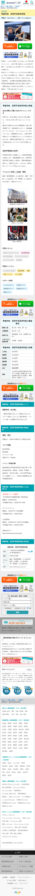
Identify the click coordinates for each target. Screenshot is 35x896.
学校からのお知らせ (26, 871)
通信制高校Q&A (7, 871)
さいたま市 (16, 763)
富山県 (4, 732)
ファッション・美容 (16, 821)
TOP (18, 852)
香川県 (9, 745)
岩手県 (15, 723)
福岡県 (26, 745)
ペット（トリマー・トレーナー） (11, 818)
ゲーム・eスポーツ (7, 827)
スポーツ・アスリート (8, 815)
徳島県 (4, 745)
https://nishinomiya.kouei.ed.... (18, 567)
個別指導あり (18, 790)
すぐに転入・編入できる (9, 793)
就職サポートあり (7, 806)
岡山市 (14, 772)
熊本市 (9, 775)
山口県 (26, 741)
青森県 (9, 723)
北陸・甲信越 (19, 711)
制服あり (4, 796)
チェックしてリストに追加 (26, 46)
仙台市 (9, 763)
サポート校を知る (25, 861)
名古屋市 (15, 769)
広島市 (19, 772)
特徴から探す (23, 856)
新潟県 (27, 729)
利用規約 (12, 877)
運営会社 (29, 669)
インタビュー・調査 (26, 866)
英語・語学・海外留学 (21, 827)
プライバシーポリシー (24, 877)
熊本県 (15, 748)
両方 (30, 608)
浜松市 (9, 769)
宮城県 (20, 723)
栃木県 (20, 726)
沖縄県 (11, 751)
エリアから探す (6, 856)
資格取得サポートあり (24, 803)
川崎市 (16, 766)
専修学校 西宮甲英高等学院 (8, 8)
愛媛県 (15, 745)
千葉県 (9, 729)
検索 (17, 612)
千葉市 (23, 763)
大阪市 (27, 769)
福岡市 (4, 775)
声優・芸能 (5, 821)
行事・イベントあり (14, 796)
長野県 (26, 732)
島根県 (9, 741)
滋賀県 (26, 735)
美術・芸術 (5, 833)
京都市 (22, 769)
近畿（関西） (9, 6)
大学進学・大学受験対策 (9, 830)
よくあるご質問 (11, 880)
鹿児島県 (4, 751)
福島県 (9, 726)
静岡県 (9, 735)
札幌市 (4, 763)
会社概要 (4, 877)
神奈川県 (21, 729)
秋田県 (26, 723)
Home (2, 6)
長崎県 (9, 748)
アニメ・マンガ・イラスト (21, 824)
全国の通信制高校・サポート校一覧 (12, 842)
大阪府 (9, 738)
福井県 (15, 732)
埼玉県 (4, 729)
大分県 (20, 748)
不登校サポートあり (22, 799)
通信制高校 (8, 608)
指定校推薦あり (22, 793)
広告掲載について (12, 883)
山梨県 (20, 732)
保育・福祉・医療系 (16, 833)
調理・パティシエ (7, 824)
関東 (12, 711)
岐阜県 (4, 735)
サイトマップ (24, 883)
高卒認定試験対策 (23, 830)
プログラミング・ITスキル (9, 836)
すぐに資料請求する (10, 46)
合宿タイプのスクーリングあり (11, 784)
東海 (26, 711)
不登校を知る (6, 866)
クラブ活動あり (26, 796)
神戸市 (8, 772)
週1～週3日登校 (6, 787)
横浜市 (11, 766)
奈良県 (20, 738)
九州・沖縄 (23, 714)
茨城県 (15, 726)
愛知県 (15, 735)
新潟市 (28, 766)
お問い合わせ (22, 880)
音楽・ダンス (26, 818)
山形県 (4, 726)
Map (29, 551)
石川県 (9, 732)
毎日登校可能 (25, 784)
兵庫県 (17, 6)
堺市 (3, 772)
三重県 (20, 735)
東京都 (15, 729)
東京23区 (4, 766)
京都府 (4, 738)
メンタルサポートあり (8, 799)
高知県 (20, 745)
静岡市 (4, 769)
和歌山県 (26, 738)
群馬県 (26, 726)
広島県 (20, 741)
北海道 (4, 723)
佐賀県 (4, 748)
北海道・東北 (6, 711)
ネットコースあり (7, 790)
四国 (17, 714)
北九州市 (25, 772)
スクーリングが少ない (19, 787)
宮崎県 (26, 748)
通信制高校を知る (7, 861)
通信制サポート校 (20, 608)
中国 (12, 714)
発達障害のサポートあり (9, 803)
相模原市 (22, 766)
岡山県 (15, 741)
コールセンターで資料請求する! (20, 622)
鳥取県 (4, 741)
